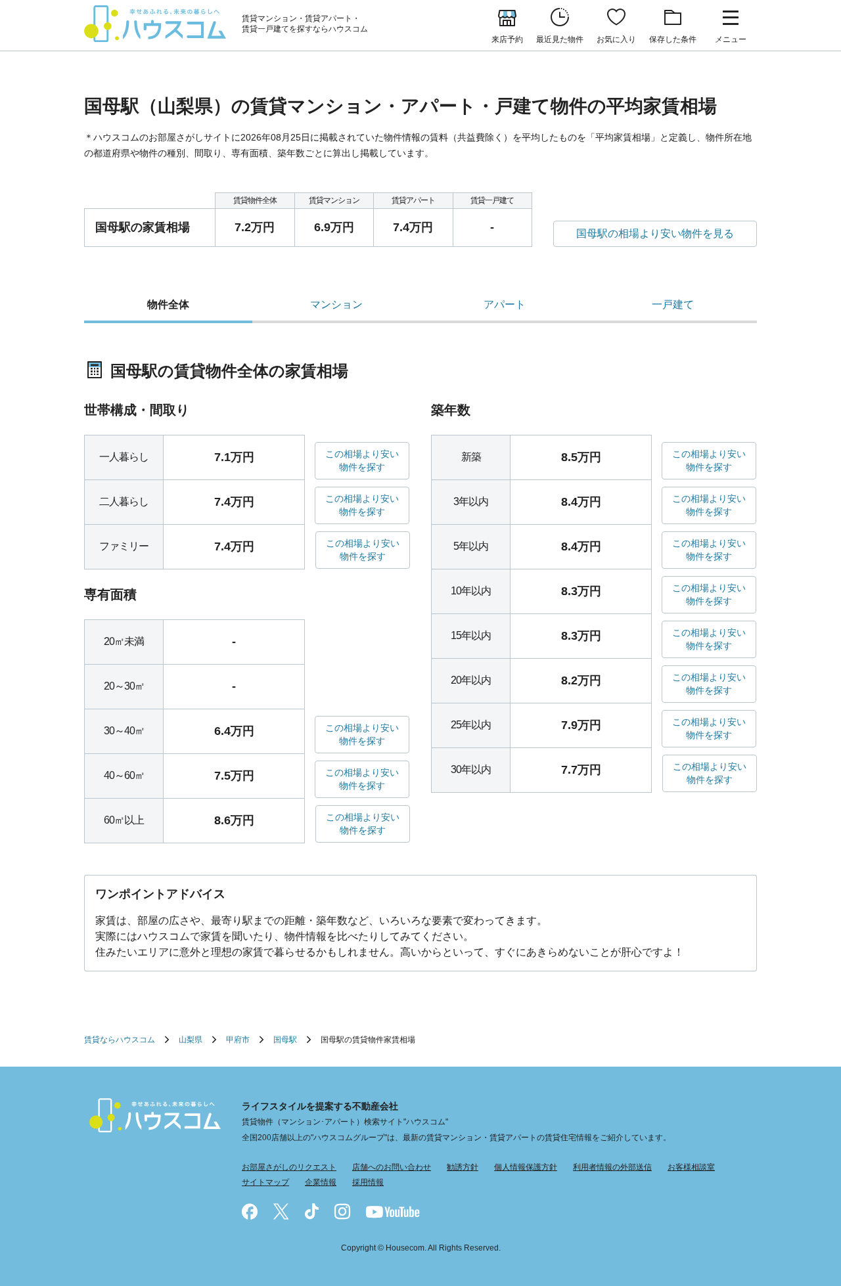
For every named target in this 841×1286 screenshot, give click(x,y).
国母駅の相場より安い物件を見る (655, 233)
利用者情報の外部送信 (612, 1167)
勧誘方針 (462, 1167)
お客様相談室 (691, 1167)
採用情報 (368, 1182)
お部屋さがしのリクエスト (289, 1167)
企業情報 (320, 1182)
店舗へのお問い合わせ (391, 1167)
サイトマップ (265, 1182)
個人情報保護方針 (525, 1167)
